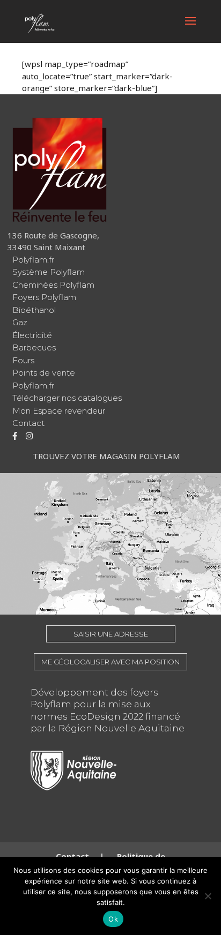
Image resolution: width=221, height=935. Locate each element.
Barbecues (34, 347)
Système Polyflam (48, 272)
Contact (28, 423)
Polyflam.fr (33, 260)
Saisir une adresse (110, 634)
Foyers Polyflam (44, 297)
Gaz (19, 322)
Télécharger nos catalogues (67, 398)
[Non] (207, 896)
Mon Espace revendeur (58, 411)
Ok (113, 919)
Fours (23, 360)
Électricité (32, 335)
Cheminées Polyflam (53, 285)
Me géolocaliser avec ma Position (110, 661)
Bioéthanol (34, 310)
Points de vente (43, 373)
